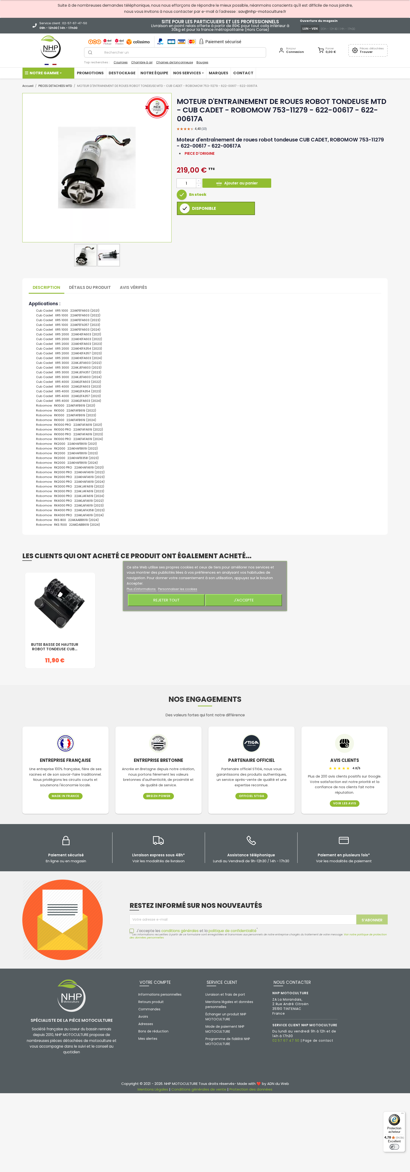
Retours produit (151, 1001)
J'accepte (244, 600)
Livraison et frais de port (225, 994)
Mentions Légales (153, 1089)
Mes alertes (147, 1038)
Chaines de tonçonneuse (174, 62)
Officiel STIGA (251, 796)
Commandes (149, 1009)
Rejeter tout (166, 600)
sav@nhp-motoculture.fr (262, 11)
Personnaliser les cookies (177, 589)
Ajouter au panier (241, 183)
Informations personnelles (160, 994)
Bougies (202, 62)
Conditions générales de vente (198, 1089)
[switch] (394, 1147)
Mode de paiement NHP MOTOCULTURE (224, 1029)
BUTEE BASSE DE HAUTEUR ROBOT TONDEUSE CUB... (54, 646)
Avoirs (143, 1016)
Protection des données (250, 1089)
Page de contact (318, 1040)
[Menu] (402, 1114)
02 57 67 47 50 (285, 1040)
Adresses (145, 1024)
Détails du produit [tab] (90, 287)
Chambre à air (142, 62)
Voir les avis (344, 803)
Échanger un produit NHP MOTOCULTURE (225, 1017)
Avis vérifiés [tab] (133, 287)
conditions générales (180, 930)
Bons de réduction (153, 1031)
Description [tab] (46, 287)
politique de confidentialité (232, 930)
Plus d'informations (141, 589)
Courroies (121, 62)
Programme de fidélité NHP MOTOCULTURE (227, 1041)
